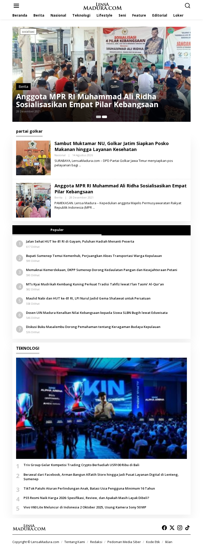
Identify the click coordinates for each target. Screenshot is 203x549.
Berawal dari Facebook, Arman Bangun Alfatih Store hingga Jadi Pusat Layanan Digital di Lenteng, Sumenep (101, 476)
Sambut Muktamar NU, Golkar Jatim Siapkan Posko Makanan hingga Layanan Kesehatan (111, 146)
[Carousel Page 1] (98, 117)
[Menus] (16, 5)
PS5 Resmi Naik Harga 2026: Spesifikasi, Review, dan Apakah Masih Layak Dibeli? (86, 498)
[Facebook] (164, 527)
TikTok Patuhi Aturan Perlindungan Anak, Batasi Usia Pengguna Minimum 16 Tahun (89, 488)
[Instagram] (180, 527)
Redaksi (96, 542)
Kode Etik (153, 542)
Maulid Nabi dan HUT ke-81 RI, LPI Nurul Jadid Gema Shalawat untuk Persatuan (88, 298)
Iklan (168, 542)
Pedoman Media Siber (124, 542)
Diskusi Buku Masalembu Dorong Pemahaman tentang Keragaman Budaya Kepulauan (93, 326)
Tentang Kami (74, 542)
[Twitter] (172, 527)
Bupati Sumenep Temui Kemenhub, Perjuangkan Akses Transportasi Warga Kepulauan (94, 255)
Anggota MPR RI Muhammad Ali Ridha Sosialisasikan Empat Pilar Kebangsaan (87, 100)
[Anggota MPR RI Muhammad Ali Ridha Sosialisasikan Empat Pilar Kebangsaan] (94, 207)
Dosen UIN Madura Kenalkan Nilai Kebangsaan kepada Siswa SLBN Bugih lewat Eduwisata (97, 312)
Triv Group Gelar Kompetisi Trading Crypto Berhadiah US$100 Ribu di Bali (81, 465)
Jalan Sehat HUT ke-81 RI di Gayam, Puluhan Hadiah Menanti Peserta (80, 241)
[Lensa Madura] (102, 5)
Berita (23, 86)
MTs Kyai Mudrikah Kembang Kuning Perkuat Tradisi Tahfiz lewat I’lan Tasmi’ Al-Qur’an (95, 284)
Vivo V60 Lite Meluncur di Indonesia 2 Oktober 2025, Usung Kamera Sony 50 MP (85, 507)
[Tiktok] (187, 527)
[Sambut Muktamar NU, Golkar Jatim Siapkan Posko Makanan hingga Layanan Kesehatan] (80, 165)
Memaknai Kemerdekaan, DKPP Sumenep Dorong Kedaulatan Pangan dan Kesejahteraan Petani (101, 270)
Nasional (60, 155)
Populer (57, 229)
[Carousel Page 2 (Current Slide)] (104, 117)
